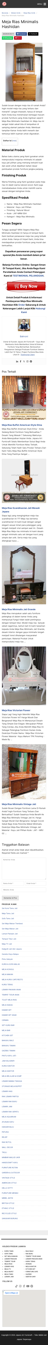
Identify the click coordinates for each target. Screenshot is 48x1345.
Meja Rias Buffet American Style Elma (22, 425)
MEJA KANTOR (8, 1071)
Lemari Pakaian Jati (10, 934)
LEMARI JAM (7, 1106)
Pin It (19, 38)
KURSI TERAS (7, 984)
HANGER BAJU (8, 1127)
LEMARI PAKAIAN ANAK (11, 990)
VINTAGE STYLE (8, 1178)
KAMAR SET (6, 1010)
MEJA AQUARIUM (9, 1117)
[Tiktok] (16, 1286)
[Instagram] (27, 361)
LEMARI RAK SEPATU (10, 1112)
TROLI (4, 1152)
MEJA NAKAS (7, 1005)
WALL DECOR (7, 1147)
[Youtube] (27, 1286)
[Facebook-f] (24, 1286)
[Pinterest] (31, 361)
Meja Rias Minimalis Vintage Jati (19, 804)
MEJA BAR (6, 1030)
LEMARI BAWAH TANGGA (12, 1081)
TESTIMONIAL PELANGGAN (28, 275)
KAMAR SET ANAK (9, 1015)
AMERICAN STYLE (9, 1183)
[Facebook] (20, 361)
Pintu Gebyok (7, 959)
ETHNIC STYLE (8, 1208)
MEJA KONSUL (8, 969)
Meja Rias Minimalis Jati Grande (19, 609)
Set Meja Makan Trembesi (12, 923)
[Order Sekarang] (24, 291)
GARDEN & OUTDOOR (11, 1173)
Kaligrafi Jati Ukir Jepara (12, 949)
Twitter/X (34, 34)
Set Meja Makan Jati (10, 929)
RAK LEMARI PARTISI (10, 1096)
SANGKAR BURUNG (10, 1218)
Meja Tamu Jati (8, 913)
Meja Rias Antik (29, 13)
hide (14, 141)
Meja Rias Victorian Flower (16, 710)
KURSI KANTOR (8, 1066)
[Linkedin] (17, 361)
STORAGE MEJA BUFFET (12, 1086)
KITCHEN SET (7, 1035)
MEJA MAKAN (7, 974)
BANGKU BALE (8, 1040)
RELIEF (4, 1137)
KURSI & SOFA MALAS (11, 964)
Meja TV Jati (7, 944)
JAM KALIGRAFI (8, 1061)
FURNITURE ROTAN (10, 1168)
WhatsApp (8, 38)
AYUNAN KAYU (8, 1122)
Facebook (22, 34)
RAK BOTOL (7, 1142)
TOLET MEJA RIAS (9, 1000)
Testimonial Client (28, 355)
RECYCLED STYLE (9, 1213)
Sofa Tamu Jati (8, 918)
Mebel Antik (15, 13)
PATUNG (5, 1132)
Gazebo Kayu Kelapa (10, 954)
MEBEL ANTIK (7, 1198)
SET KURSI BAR (8, 1025)
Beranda (5, 13)
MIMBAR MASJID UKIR (11, 1157)
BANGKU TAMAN (9, 1046)
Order (21, 304)
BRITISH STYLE (8, 1203)
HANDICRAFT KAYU (10, 1162)
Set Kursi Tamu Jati (9, 908)
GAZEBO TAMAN (8, 1051)
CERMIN (5, 1020)
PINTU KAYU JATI (9, 1056)
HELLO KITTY (7, 1188)
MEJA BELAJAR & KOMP (12, 1076)
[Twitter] (24, 361)
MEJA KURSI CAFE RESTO (12, 979)
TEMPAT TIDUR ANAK (10, 995)
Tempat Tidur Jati (9, 939)
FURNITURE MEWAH (10, 1193)
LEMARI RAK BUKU (9, 1101)
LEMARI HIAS (7, 1091)
